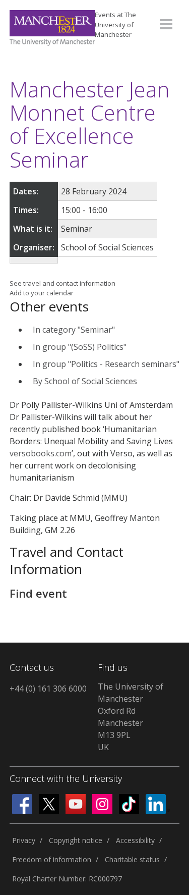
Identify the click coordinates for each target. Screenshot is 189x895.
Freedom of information (51, 859)
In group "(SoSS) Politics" (80, 346)
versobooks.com (41, 453)
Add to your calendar (42, 292)
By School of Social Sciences (85, 381)
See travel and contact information (62, 283)
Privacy (23, 840)
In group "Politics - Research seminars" (106, 364)
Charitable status (132, 859)
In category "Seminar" (74, 329)
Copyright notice (75, 840)
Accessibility (135, 840)
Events (115, 24)
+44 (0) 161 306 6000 (48, 688)
